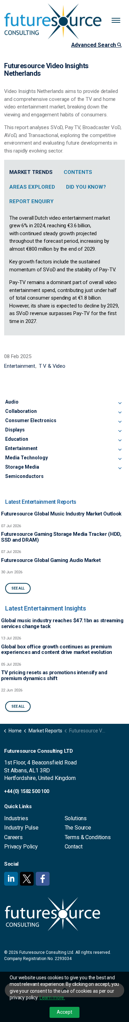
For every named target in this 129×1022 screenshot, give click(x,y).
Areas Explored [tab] (32, 187)
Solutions (76, 818)
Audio (12, 402)
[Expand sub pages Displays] (120, 431)
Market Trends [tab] (31, 172)
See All (17, 588)
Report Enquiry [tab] (31, 201)
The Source (78, 827)
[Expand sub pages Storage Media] (120, 468)
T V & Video (52, 366)
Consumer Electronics (30, 420)
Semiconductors (24, 476)
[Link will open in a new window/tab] (11, 879)
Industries (16, 818)
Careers (13, 837)
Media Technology (26, 457)
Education (16, 439)
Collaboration (21, 411)
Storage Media (22, 467)
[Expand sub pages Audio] (120, 403)
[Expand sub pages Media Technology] (120, 459)
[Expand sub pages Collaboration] (120, 412)
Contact (74, 846)
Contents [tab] (78, 172)
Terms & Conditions (88, 837)
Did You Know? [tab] (86, 187)
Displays (15, 429)
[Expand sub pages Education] (120, 440)
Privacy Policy (21, 846)
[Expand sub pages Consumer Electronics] (120, 422)
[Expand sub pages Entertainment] (120, 450)
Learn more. (52, 997)
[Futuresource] (64, 21)
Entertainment (19, 366)
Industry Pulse (21, 827)
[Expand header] (118, 20)
